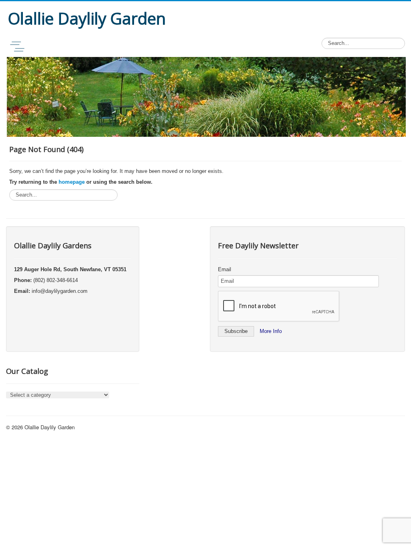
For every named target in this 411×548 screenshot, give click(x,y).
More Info (271, 331)
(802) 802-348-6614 (55, 280)
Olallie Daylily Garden (49, 427)
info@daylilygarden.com (59, 291)
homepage (72, 182)
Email (224, 269)
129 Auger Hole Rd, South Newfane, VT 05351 (70, 269)
